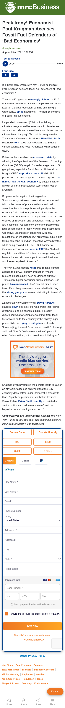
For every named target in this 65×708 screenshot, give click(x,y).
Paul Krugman (23, 665)
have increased (19, 284)
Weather (40, 674)
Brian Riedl (25, 401)
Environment (41, 683)
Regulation (28, 679)
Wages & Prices (10, 683)
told (16, 142)
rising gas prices (17, 292)
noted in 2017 (37, 249)
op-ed (20, 111)
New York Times (10, 669)
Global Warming (10, 674)
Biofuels (26, 669)
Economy (27, 683)
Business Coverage (44, 669)
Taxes (40, 679)
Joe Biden (7, 665)
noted (33, 267)
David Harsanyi (46, 302)
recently (37, 401)
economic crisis (42, 157)
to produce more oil (31, 173)
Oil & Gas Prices (11, 679)
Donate (55, 691)
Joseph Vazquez (12, 48)
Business (38, 665)
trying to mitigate (30, 323)
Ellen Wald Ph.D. (50, 138)
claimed (45, 99)
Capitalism (27, 674)
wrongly (35, 99)
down (15, 306)
